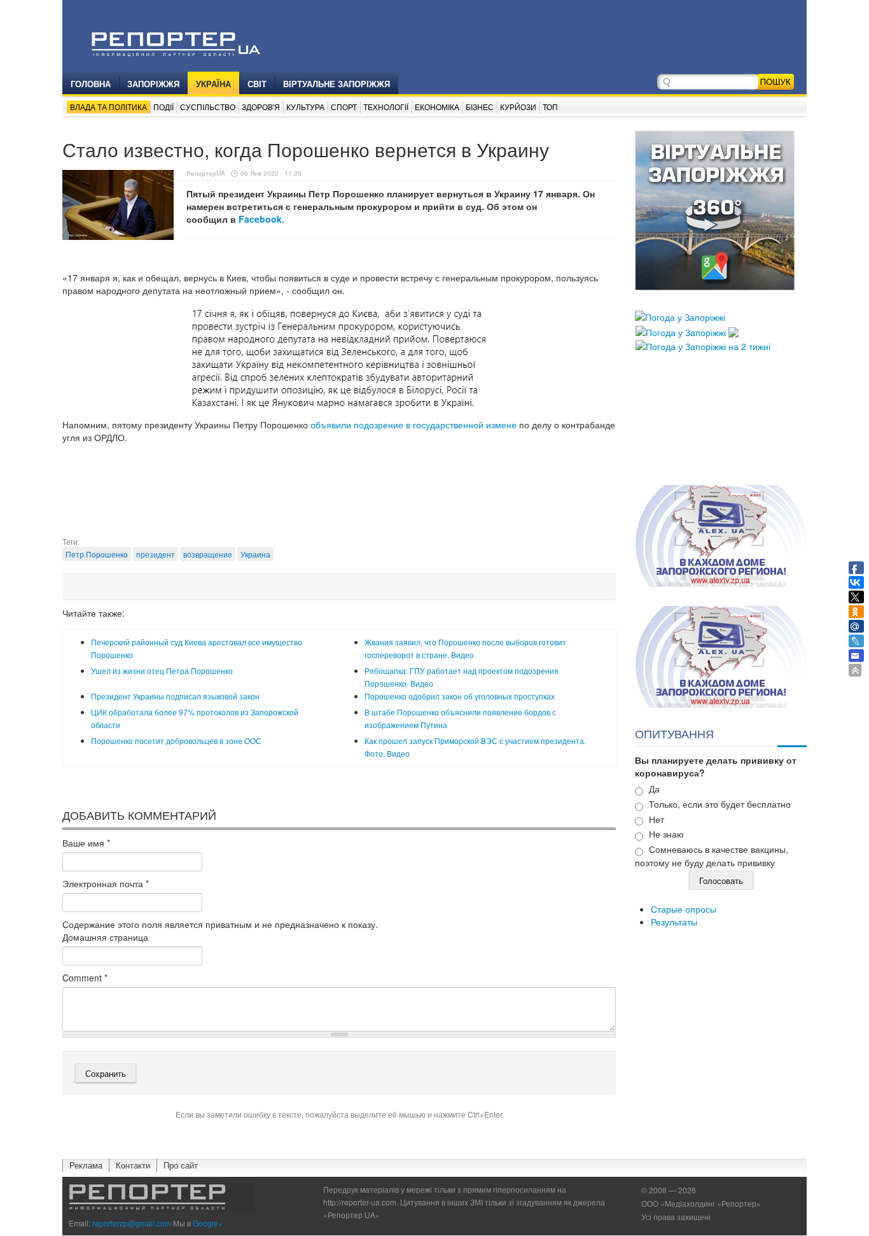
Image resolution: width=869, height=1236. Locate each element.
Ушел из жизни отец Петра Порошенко (162, 670)
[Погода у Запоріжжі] (680, 315)
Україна (213, 84)
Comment (85, 977)
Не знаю (666, 833)
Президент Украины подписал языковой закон (175, 696)
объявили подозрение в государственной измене (413, 424)
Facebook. (261, 219)
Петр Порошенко (97, 554)
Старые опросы (683, 908)
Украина (255, 554)
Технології (385, 106)
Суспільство (207, 106)
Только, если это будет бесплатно (720, 803)
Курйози (518, 106)
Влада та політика (108, 106)
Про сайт (180, 1165)
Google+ (208, 1223)
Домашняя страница (105, 937)
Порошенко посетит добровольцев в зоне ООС (176, 740)
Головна (91, 84)
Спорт (344, 106)
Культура (305, 106)
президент (155, 554)
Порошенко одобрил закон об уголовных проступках (460, 696)
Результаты (674, 921)
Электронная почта (105, 883)
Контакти (133, 1165)
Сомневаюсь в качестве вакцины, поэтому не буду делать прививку (711, 856)
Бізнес (480, 106)
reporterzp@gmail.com (131, 1223)
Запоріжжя (153, 84)
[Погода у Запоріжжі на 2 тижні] (703, 345)
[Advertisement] (339, 504)
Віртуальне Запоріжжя (336, 84)
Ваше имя (86, 842)
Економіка (437, 106)
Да (654, 788)
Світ (257, 84)
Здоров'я (261, 106)
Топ (550, 106)
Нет (656, 819)
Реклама (85, 1165)
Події (163, 106)
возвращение (207, 554)
